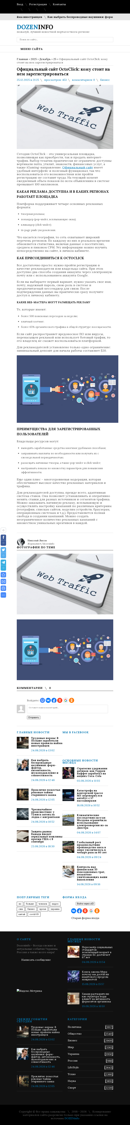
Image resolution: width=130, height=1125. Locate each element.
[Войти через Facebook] (54, 700)
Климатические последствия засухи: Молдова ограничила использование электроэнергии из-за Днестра (92, 821)
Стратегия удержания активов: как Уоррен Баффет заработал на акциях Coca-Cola (92, 772)
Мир (71, 1047)
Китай (22, 914)
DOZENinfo (71, 1118)
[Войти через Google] (65, 700)
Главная (22, 59)
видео (55, 903)
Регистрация (38, 4)
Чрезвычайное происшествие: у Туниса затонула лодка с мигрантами (45, 813)
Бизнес (105, 79)
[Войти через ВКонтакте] (48, 700)
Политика (74, 1027)
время (42, 909)
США (21, 909)
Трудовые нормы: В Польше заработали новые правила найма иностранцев (46, 742)
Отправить (33, 717)
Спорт (72, 1087)
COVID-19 (34, 914)
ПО (20, 903)
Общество (75, 1033)
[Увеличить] (65, 584)
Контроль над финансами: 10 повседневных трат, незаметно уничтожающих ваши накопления (92, 873)
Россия (73, 1060)
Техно (72, 1074)
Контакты (59, 4)
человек (43, 903)
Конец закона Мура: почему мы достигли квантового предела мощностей (95, 976)
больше (30, 903)
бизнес (31, 909)
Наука (72, 1081)
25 (54, 59)
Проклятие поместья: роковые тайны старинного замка (46, 792)
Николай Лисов (37, 540)
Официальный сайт (77, 167)
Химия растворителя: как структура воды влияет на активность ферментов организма (96, 998)
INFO (35, 27)
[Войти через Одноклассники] (71, 700)
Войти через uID (85, 903)
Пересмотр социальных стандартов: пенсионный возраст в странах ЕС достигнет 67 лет (97, 952)
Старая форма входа (85, 918)
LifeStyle (73, 1067)
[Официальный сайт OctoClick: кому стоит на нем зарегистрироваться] (3, 574)
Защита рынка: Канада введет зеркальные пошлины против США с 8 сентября (46, 836)
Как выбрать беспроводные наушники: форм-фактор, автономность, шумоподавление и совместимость (44, 768)
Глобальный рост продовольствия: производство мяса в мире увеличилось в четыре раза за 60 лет (92, 847)
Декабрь (45, 59)
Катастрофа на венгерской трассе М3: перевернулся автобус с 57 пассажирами (90, 795)
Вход (20, 4)
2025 (34, 59)
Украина (55, 909)
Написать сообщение (36, 959)
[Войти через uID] (42, 700)
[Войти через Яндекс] (59, 700)
